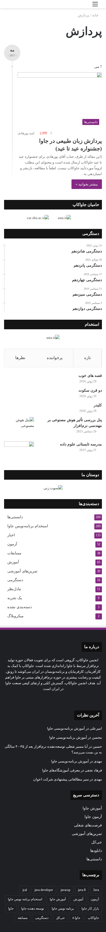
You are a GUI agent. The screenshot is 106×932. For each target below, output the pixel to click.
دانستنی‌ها (15, 517)
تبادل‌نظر (14, 589)
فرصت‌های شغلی (88, 825)
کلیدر (98, 405)
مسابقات (14, 553)
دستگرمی (15, 580)
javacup (65, 890)
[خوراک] (43, 699)
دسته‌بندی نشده (19, 607)
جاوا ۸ (76, 918)
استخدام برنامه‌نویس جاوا (27, 526)
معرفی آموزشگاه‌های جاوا (61, 770)
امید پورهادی (26, 133)
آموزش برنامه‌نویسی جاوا (66, 728)
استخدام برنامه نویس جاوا (25, 899)
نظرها (20, 358)
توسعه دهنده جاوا (32, 908)
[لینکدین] (63, 699)
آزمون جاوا (93, 817)
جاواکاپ (93, 918)
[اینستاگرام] (56, 699)
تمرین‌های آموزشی (22, 571)
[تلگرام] (49, 699)
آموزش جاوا (92, 808)
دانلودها (96, 851)
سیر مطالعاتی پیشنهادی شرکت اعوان (61, 779)
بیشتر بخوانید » (87, 184)
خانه (95, 15)
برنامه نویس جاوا (63, 908)
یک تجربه (14, 598)
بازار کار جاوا (90, 908)
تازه (87, 358)
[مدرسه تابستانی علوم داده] (19, 451)
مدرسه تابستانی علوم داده (81, 444)
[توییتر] (69, 699)
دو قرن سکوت (90, 390)
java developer (44, 890)
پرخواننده (55, 358)
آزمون (12, 544)
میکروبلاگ (15, 616)
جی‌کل (96, 842)
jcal (25, 890)
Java (96, 890)
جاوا (11, 908)
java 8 (82, 890)
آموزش (13, 562)
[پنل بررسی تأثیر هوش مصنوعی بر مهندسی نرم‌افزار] (19, 427)
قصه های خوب (90, 376)
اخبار (11, 535)
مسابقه (22, 918)
